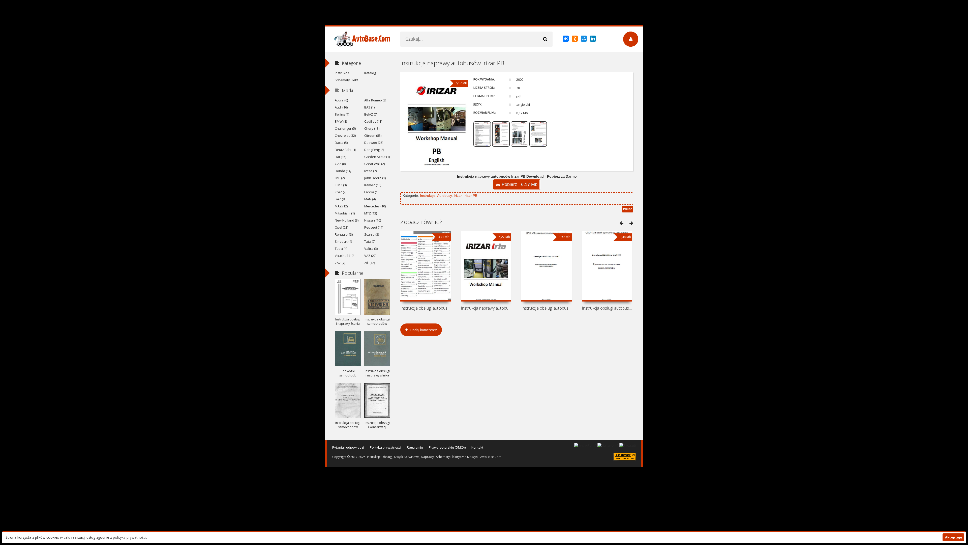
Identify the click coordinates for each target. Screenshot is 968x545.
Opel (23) (341, 227)
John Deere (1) (375, 178)
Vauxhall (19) (344, 255)
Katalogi (370, 73)
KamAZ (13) (372, 185)
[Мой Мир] (584, 40)
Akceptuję (953, 537)
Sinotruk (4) (343, 241)
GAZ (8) (340, 163)
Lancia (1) (371, 192)
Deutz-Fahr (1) (345, 149)
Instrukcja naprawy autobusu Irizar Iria (486, 308)
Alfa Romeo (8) (375, 100)
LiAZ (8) (340, 199)
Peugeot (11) (373, 227)
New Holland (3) (346, 220)
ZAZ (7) (340, 262)
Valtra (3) (371, 248)
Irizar (458, 196)
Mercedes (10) (375, 206)
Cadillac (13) (373, 121)
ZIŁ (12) (369, 262)
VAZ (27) (370, 255)
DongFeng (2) (374, 149)
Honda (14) (343, 171)
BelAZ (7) (370, 114)
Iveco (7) (370, 171)
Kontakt (477, 447)
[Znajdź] (545, 39)
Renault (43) (344, 234)
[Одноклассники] (575, 40)
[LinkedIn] (593, 40)
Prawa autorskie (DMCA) (447, 447)
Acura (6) (341, 100)
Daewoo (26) (373, 142)
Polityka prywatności (385, 447)
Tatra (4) (341, 248)
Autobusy (444, 196)
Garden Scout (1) (377, 156)
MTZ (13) (370, 213)
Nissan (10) (372, 220)
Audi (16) (341, 107)
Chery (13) (371, 128)
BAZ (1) (369, 107)
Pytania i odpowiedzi (348, 447)
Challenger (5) (345, 128)
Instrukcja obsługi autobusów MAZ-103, (546, 308)
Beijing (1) (342, 114)
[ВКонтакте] (566, 40)
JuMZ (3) (341, 185)
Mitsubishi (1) (345, 213)
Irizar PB (470, 196)
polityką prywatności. (130, 537)
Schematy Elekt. (347, 80)
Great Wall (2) (374, 163)
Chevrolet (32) (345, 135)
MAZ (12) (341, 206)
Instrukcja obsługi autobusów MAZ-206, (607, 308)
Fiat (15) (340, 156)
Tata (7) (369, 241)
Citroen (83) (372, 135)
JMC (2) (340, 178)
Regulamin (415, 447)
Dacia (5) (341, 142)
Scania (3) (371, 234)
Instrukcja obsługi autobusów (425, 308)
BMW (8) (341, 121)
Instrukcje (427, 196)
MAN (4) (370, 199)
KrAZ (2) (340, 192)
